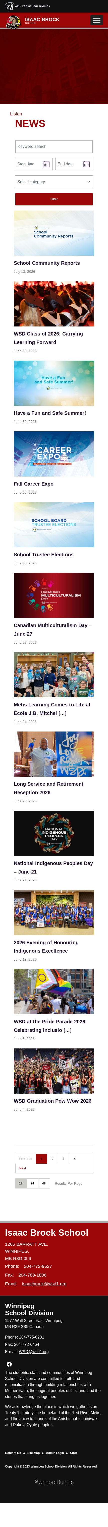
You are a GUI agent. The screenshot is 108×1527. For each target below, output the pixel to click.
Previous (25, 1159)
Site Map (33, 1453)
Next (22, 1168)
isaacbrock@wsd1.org (44, 1283)
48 (44, 1183)
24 (32, 1183)
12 (21, 1183)
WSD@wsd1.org (34, 1352)
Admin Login (55, 1453)
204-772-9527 (38, 1266)
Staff (73, 1453)
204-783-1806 (32, 1275)
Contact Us (13, 1453)
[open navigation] (96, 20)
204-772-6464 (26, 1344)
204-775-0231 (31, 1337)
